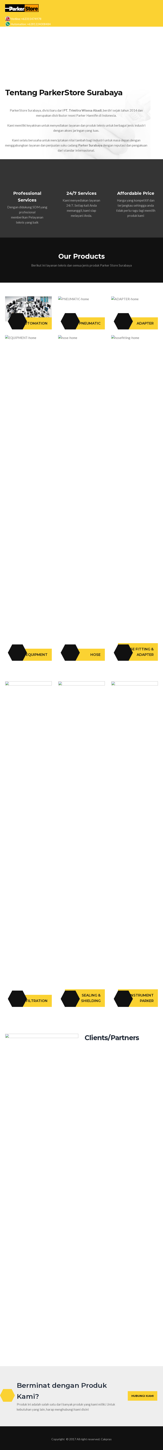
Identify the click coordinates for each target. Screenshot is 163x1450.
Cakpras (106, 1439)
